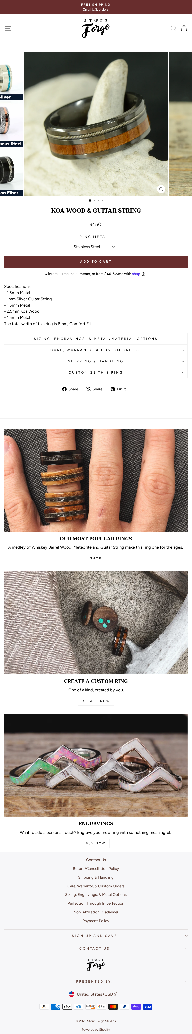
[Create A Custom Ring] (96, 622)
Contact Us (96, 859)
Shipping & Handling (96, 361)
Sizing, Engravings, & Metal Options (96, 894)
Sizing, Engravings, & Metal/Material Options (96, 339)
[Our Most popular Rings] (96, 480)
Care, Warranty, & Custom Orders (95, 350)
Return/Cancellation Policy (96, 868)
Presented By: (94, 981)
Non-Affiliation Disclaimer (96, 912)
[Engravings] (96, 765)
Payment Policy (96, 920)
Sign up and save (95, 936)
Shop (96, 558)
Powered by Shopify (96, 1029)
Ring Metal (94, 237)
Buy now (96, 843)
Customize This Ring (96, 372)
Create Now (96, 701)
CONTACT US (95, 948)
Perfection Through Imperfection (96, 903)
